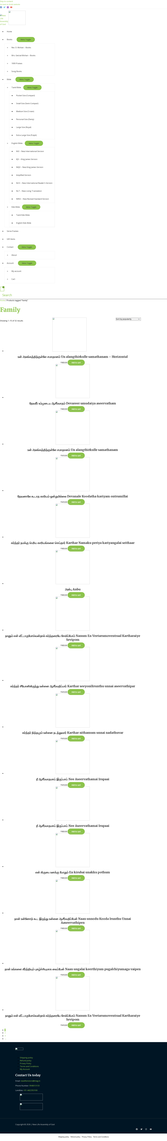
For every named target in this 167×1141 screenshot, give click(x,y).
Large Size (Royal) (23, 127)
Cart (13, 279)
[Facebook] (1, 7)
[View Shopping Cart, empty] (2, 289)
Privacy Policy (25, 1063)
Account (10, 263)
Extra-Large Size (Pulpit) (26, 135)
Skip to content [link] (6, 1)
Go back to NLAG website (10, 4)
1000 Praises (16, 63)
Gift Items (11, 239)
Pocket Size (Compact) (25, 95)
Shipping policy (26, 1057)
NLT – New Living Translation (29, 191)
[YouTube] (11, 7)
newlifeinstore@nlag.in (30, 1081)
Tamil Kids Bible (23, 215)
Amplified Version (23, 175)
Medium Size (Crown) (25, 111)
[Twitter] (4, 7)
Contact (10, 247)
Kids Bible (15, 207)
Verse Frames (12, 231)
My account (16, 271)
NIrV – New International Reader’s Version (34, 183)
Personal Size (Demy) (25, 119)
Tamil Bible (16, 87)
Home (9, 31)
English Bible (16, 143)
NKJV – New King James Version (29, 167)
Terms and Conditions (29, 1066)
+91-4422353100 (30, 1090)
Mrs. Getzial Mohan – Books (23, 55)
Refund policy (25, 1060)
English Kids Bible (23, 223)
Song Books (16, 71)
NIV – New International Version (30, 151)
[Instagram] (8, 7)
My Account (25, 1069)
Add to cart (76, 362)
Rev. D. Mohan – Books (21, 47)
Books (9, 39)
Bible (9, 79)
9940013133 (34, 1085)
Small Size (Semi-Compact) (27, 103)
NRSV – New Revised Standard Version (32, 199)
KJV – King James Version (26, 159)
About (14, 255)
